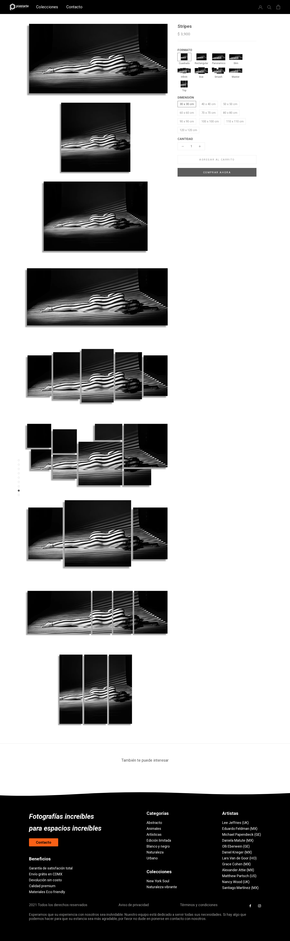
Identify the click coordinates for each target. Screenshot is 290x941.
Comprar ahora (217, 172)
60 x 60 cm (187, 113)
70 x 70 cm (208, 113)
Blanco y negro (158, 846)
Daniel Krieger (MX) (237, 852)
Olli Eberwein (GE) (236, 846)
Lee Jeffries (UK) (235, 823)
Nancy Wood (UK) (236, 882)
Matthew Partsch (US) (239, 876)
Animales (154, 828)
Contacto (74, 7)
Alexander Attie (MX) (238, 870)
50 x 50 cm (230, 104)
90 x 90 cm (187, 121)
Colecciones (47, 7)
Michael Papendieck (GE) (241, 834)
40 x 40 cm (208, 104)
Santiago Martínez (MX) (240, 888)
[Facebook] (250, 905)
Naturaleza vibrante (162, 887)
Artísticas (154, 834)
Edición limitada (159, 840)
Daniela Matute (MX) (238, 840)
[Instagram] (259, 905)
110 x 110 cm (235, 121)
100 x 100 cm (210, 121)
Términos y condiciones (199, 905)
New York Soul (158, 881)
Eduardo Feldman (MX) (239, 828)
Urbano (152, 858)
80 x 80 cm (230, 113)
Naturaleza (155, 852)
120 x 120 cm (188, 130)
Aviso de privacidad (134, 905)
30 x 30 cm (187, 104)
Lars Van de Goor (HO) (239, 858)
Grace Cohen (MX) (236, 864)
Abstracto (154, 823)
